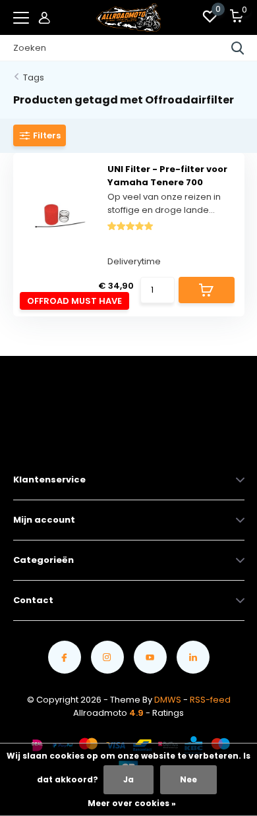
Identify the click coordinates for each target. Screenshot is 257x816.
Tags (33, 77)
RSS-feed (210, 699)
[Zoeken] (237, 48)
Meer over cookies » (132, 803)
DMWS (167, 699)
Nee (188, 779)
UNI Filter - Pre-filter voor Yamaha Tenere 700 (167, 176)
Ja (128, 779)
